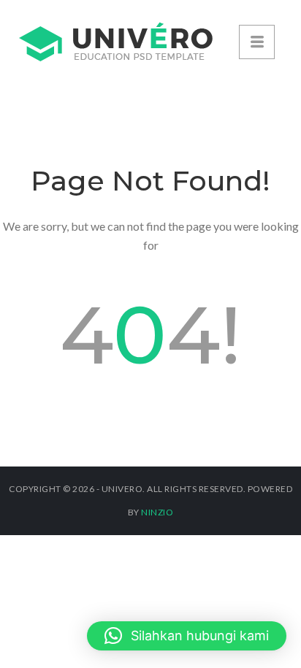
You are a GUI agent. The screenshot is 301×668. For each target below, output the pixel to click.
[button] (186, 635)
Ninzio (157, 512)
